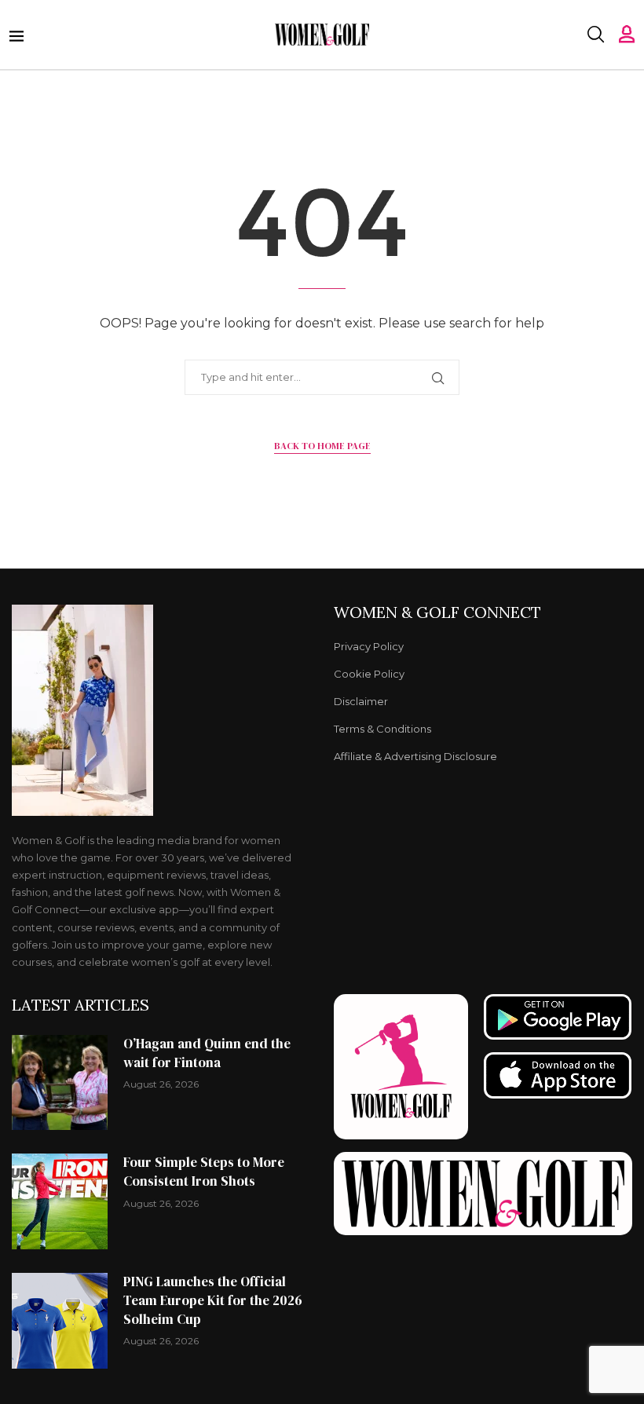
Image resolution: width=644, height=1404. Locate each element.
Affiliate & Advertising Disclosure (415, 756)
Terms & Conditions (382, 729)
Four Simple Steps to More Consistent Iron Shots (203, 1171)
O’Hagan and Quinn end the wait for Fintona (207, 1053)
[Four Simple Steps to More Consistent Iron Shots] (60, 1201)
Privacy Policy (369, 647)
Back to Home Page (322, 446)
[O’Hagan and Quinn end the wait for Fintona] (60, 1083)
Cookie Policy (369, 674)
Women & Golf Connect (437, 612)
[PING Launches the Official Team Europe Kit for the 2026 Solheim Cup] (60, 1321)
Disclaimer (361, 702)
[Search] (595, 34)
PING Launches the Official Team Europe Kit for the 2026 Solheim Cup (212, 1300)
